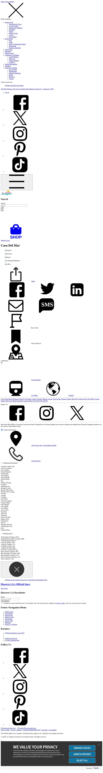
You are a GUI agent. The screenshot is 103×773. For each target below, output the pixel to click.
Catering (81, 399)
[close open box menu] (16, 17)
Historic (45, 399)
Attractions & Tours (15, 24)
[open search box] (51, 216)
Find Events (8, 50)
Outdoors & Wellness (15, 28)
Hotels (3, 399)
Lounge (96, 399)
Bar (85, 399)
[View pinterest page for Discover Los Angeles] (20, 156)
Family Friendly (37, 399)
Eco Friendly (27, 399)
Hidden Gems (13, 33)
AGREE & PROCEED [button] (82, 754)
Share (33, 281)
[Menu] (17, 182)
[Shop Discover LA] (17, 239)
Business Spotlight (15, 48)
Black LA (12, 59)
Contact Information (9, 430)
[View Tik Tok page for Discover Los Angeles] (20, 172)
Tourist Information (11, 64)
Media (11, 75)
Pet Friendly (44, 401)
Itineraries (8, 51)
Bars (10, 40)
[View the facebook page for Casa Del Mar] (16, 420)
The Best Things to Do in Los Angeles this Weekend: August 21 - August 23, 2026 (27, 89)
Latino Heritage (14, 60)
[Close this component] (17, 569)
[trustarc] (96, 768)
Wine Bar (75, 399)
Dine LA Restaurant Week (17, 44)
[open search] (51, 216)
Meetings (8, 66)
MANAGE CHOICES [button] (82, 747)
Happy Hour (5, 401)
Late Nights (90, 399)
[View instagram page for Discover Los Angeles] (20, 141)
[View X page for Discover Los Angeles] (20, 125)
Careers (11, 79)
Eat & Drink (9, 39)
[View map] (16, 359)
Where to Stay (9, 53)
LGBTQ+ (12, 62)
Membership (13, 71)
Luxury (11, 35)
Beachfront (9, 399)
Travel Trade (13, 70)
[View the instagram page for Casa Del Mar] (46, 420)
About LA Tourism (11, 68)
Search (3, 203)
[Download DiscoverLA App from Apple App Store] (8, 728)
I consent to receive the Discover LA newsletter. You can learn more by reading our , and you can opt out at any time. (44, 603)
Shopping (12, 30)
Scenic (58, 399)
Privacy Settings (16, 730)
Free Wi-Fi (36, 401)
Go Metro (34, 395)
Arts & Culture (13, 26)
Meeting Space (8, 533)
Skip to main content (7, 2)
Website (71, 395)
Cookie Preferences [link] (31, 730)
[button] (99, 745)
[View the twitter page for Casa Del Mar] (77, 420)
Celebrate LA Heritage (12, 55)
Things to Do (9, 22)
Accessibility (53, 730)
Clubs (11, 42)
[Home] (6, 195)
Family (11, 31)
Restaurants (12, 46)
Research (12, 77)
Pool (54, 399)
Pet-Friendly (13, 37)
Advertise (44, 730)
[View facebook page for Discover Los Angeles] (20, 109)
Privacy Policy (5, 730)
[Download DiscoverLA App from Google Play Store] (26, 728)
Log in (7, 92)
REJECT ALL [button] (82, 760)
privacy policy (60, 603)
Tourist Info (8, 619)
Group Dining (28, 401)
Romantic (20, 401)
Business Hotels (18, 399)
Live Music (13, 401)
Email (3, 597)
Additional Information (10, 463)
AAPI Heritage (14, 57)
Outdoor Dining (66, 399)
